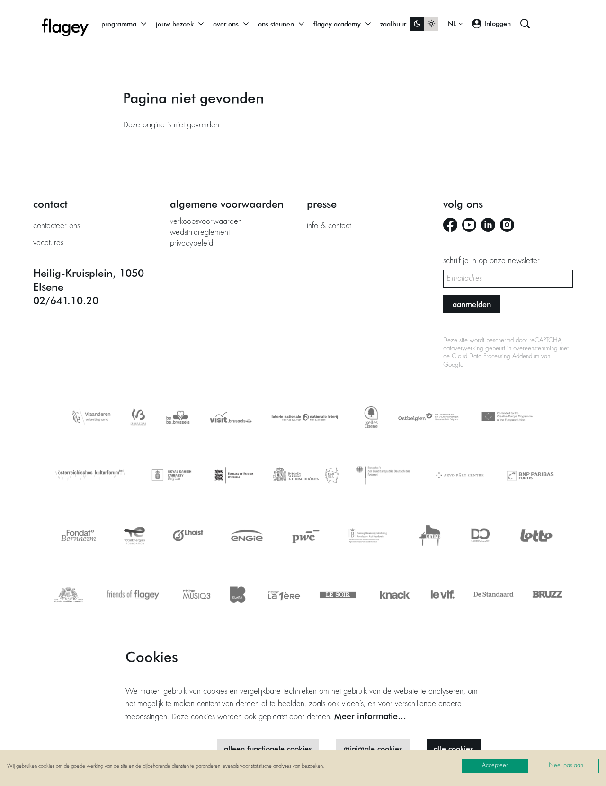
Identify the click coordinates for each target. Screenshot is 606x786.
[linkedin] (488, 225)
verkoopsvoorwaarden (206, 222)
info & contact (329, 226)
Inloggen (497, 23)
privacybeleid (191, 243)
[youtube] (469, 225)
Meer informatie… (370, 716)
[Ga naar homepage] (65, 24)
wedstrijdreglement (200, 233)
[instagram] (507, 225)
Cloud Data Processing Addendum (495, 356)
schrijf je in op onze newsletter (491, 261)
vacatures (48, 243)
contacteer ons (56, 226)
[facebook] (450, 225)
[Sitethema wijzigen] (424, 24)
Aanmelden (472, 304)
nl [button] (453, 23)
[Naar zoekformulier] (525, 24)
